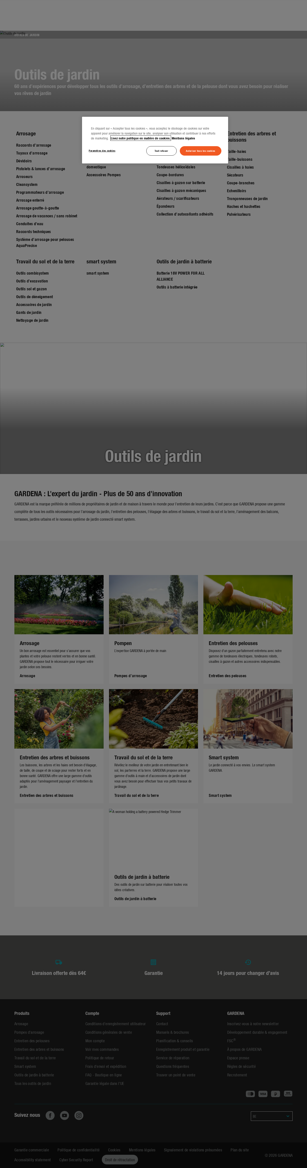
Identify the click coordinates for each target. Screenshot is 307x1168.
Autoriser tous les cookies (200, 150)
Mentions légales (183, 138)
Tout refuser (161, 150)
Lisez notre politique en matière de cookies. (141, 138)
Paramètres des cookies (102, 150)
